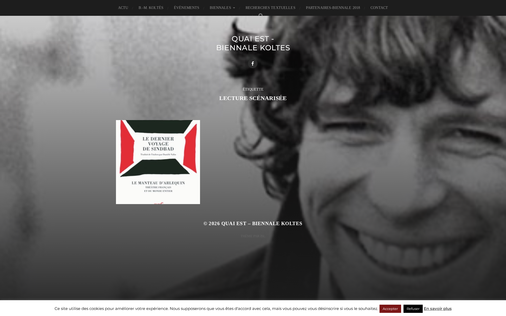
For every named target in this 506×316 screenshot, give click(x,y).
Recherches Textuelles (270, 8)
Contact (379, 8)
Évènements (186, 8)
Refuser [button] (413, 309)
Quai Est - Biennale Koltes (253, 43)
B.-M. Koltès (151, 8)
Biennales (220, 8)
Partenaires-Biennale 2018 (333, 8)
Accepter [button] (390, 309)
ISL (262, 236)
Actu (123, 8)
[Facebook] (252, 63)
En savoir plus (438, 308)
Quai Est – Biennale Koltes (262, 223)
